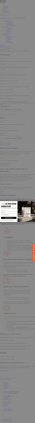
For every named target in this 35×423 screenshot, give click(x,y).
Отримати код (8, 217)
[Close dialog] (34, 201)
